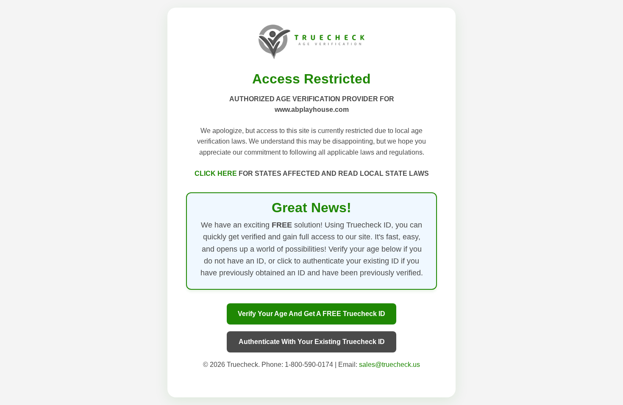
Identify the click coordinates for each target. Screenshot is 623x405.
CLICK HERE (217, 173)
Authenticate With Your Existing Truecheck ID (312, 341)
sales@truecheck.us (389, 364)
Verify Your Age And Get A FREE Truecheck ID (311, 313)
